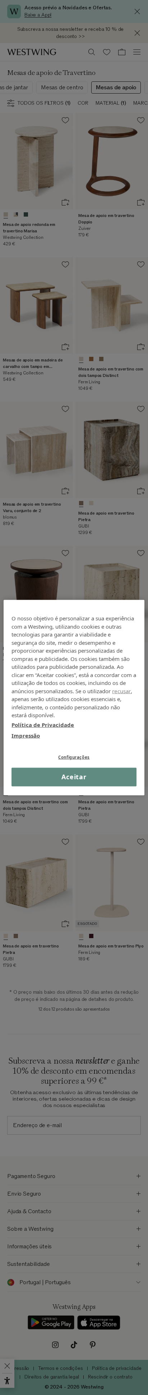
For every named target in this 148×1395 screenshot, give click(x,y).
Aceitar (74, 776)
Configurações (73, 757)
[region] (74, 697)
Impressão (25, 735)
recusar (121, 690)
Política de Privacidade (42, 724)
